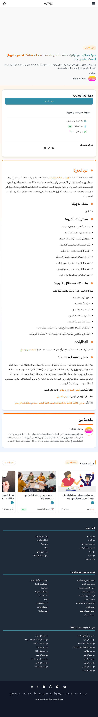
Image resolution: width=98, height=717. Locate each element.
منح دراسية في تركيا (89, 662)
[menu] (93, 3)
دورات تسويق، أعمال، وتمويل (39, 580)
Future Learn (79, 78)
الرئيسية (83, 693)
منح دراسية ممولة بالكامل (87, 548)
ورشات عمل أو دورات (41, 536)
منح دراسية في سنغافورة (40, 643)
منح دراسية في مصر (89, 655)
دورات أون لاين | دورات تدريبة (83, 571)
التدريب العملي (64, 396)
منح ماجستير (91, 536)
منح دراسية (91, 555)
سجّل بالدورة (49, 101)
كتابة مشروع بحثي (28, 349)
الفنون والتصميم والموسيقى (86, 588)
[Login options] (4, 3)
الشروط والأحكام (57, 693)
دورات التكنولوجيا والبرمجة (86, 595)
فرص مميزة (90, 527)
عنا (76, 693)
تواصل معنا (43, 693)
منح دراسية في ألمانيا (89, 659)
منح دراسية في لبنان (42, 647)
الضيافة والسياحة (42, 595)
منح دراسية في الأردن (89, 639)
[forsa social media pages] (65, 686)
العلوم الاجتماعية (42, 607)
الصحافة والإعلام (89, 615)
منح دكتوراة (91, 540)
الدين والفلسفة (43, 611)
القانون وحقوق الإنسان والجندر (85, 603)
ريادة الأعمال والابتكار (41, 592)
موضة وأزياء (44, 588)
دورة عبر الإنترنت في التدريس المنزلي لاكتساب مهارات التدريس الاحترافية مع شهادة (78, 497)
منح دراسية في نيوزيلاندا (41, 666)
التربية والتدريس (90, 607)
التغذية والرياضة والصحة (87, 611)
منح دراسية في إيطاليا (41, 651)
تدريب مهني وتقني (42, 551)
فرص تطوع (44, 544)
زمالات (46, 548)
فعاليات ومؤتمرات (42, 540)
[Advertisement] (49, 711)
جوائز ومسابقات (90, 559)
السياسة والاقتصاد (42, 603)
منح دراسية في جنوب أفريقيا (39, 659)
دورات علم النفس (89, 599)
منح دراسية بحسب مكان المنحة (83, 627)
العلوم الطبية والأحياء (41, 584)
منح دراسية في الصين (88, 666)
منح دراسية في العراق (41, 662)
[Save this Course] (92, 502)
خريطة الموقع (15, 693)
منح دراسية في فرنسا (42, 655)
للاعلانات (69, 693)
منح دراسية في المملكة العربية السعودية (36, 639)
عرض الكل (10, 462)
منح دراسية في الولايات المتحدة (86, 636)
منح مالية (92, 551)
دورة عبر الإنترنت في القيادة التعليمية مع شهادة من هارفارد (39, 497)
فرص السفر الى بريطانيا (69, 390)
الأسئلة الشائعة (29, 693)
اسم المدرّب (92, 73)
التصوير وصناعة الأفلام (88, 592)
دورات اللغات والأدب (88, 584)
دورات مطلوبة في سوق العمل (86, 580)
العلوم (46, 599)
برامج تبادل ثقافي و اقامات (40, 555)
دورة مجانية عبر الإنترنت (59, 177)
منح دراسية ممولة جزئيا (88, 544)
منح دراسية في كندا (89, 651)
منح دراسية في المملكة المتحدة (86, 643)
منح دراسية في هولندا (88, 670)
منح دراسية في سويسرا (41, 636)
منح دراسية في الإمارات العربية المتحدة (84, 647)
